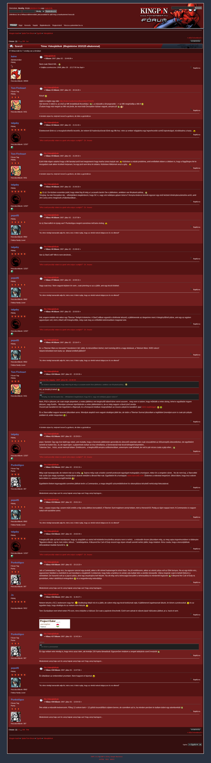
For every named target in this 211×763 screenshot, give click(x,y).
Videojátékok (50, 56)
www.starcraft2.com (135, 476)
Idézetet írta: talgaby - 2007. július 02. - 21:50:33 (58, 380)
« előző (190, 38)
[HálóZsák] (12, 148)
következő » (197, 38)
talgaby (15, 123)
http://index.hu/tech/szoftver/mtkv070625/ (77, 101)
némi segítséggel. (149, 407)
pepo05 (15, 215)
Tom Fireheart (18, 88)
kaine (14, 56)
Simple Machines (116, 756)
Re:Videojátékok (51, 87)
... (21, 41)
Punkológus (17, 465)
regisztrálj (48, 8)
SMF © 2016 (105, 756)
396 (23, 41)
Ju (12, 595)
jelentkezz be (35, 8)
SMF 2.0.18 (95, 756)
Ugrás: (185, 744)
